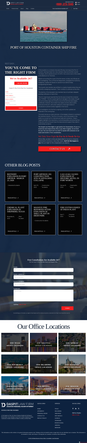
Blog (27, 8)
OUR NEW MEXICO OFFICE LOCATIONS (15, 366)
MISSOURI (57, 427)
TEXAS (56, 408)
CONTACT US (40, 415)
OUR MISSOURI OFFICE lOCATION (72, 387)
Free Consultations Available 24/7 (60, 8)
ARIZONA (57, 425)
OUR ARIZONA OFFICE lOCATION (43, 387)
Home (7, 8)
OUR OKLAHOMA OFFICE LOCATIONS (43, 366)
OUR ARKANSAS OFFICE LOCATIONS (43, 344)
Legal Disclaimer (55, 438)
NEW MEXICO (58, 415)
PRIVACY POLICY (42, 418)
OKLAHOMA (58, 411)
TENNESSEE (58, 420)
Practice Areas (15, 8)
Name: (7, 91)
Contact (32, 8)
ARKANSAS (58, 413)
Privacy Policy (43, 438)
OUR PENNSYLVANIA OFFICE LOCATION (14, 387)
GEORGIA (57, 418)
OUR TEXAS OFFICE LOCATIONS (14, 344)
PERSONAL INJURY (42, 413)
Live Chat (75, 8)
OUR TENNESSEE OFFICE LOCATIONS (72, 366)
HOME (39, 408)
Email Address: (9, 95)
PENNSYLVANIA (59, 423)
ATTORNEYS (40, 411)
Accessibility (48, 438)
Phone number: (9, 99)
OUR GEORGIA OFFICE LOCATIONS (72, 344)
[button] (15, 8)
